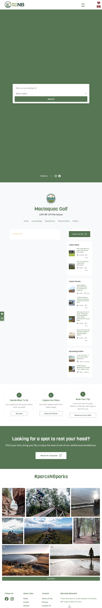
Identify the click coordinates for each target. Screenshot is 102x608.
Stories (19, 413)
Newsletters (50, 221)
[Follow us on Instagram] (56, 176)
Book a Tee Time (78, 234)
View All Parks (51, 413)
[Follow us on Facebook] (60, 176)
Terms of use (47, 598)
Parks (25, 598)
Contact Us (46, 605)
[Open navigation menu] (83, 6)
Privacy (45, 602)
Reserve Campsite (49, 455)
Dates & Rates (64, 221)
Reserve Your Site (83, 415)
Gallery (75, 221)
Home (26, 221)
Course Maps (37, 221)
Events (26, 602)
